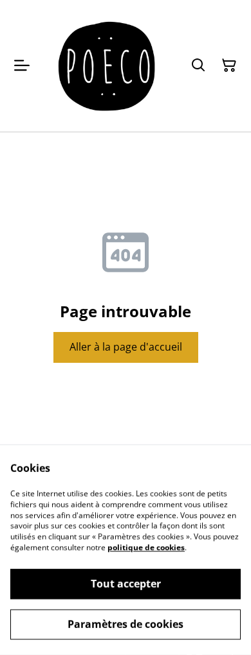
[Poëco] (107, 65)
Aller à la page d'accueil (126, 347)
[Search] (198, 65)
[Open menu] (21, 65)
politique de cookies (146, 547)
